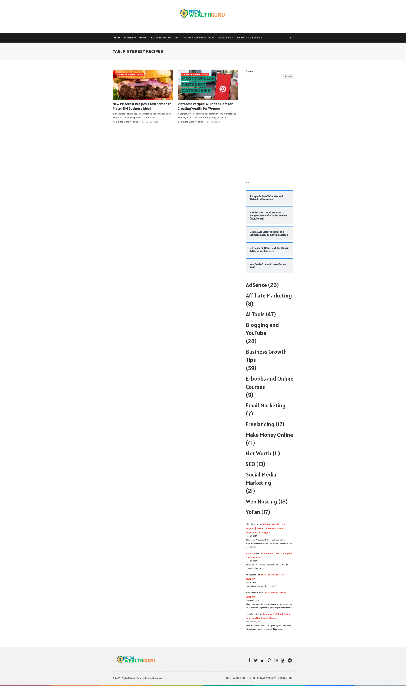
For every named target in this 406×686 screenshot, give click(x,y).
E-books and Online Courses (269, 382)
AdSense (128, 38)
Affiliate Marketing (248, 38)
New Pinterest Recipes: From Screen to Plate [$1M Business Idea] (142, 106)
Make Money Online (269, 434)
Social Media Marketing (197, 38)
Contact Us (285, 678)
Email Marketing (266, 405)
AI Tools (255, 314)
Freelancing (224, 38)
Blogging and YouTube (164, 38)
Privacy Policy (266, 678)
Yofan (142, 38)
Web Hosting (261, 501)
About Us (239, 678)
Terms (251, 678)
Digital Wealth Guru (126, 122)
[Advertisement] (269, 133)
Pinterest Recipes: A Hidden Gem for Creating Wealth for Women (205, 106)
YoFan (253, 512)
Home (117, 38)
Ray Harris (251, 553)
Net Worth (258, 453)
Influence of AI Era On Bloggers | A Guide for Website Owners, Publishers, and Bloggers (265, 528)
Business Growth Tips (266, 355)
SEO (250, 464)
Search (250, 71)
